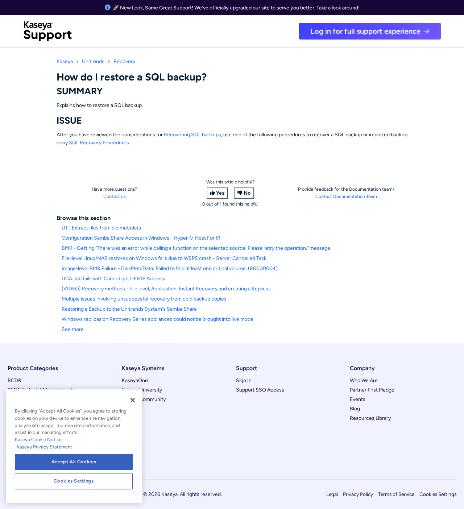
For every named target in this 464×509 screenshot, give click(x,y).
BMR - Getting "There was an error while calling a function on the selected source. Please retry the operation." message (196, 248)
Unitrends (93, 61)
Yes (220, 193)
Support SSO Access (260, 390)
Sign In (244, 380)
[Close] (133, 400)
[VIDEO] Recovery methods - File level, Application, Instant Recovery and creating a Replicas (166, 289)
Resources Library (370, 418)
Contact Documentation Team (346, 196)
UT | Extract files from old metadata (101, 228)
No (247, 193)
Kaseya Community (144, 399)
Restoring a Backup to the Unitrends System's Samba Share (129, 309)
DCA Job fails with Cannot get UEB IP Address (113, 279)
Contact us (114, 196)
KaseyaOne (135, 380)
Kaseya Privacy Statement (44, 447)
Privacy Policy (358, 494)
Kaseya (65, 61)
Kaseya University (142, 390)
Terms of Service (396, 494)
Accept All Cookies (73, 461)
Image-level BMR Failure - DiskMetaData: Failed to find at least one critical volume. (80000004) (170, 268)
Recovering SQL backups (192, 135)
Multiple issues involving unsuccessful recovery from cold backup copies (144, 299)
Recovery (124, 61)
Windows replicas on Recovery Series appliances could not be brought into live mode (157, 319)
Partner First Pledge (372, 390)
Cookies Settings (437, 494)
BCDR (14, 380)
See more (73, 329)
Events (357, 399)
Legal (332, 494)
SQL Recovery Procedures (99, 143)
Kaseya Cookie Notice (38, 439)
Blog (355, 409)
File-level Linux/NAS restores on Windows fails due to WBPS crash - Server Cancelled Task (164, 258)
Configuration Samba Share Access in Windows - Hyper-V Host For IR (141, 238)
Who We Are (364, 380)
